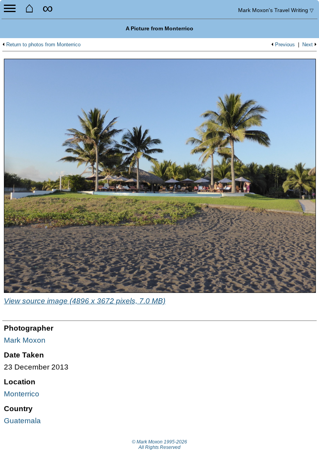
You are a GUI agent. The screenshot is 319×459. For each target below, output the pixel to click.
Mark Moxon (25, 340)
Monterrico (21, 394)
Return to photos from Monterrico (43, 44)
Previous (285, 44)
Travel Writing (276, 10)
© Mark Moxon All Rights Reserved (159, 445)
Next (307, 44)
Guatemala (22, 421)
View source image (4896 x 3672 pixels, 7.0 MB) (84, 301)
